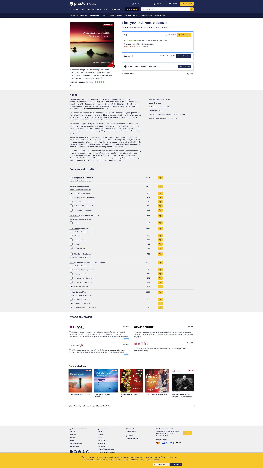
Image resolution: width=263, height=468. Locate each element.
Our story (72, 440)
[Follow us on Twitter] (76, 451)
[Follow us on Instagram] (84, 451)
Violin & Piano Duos (156, 118)
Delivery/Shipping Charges (106, 449)
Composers (94, 15)
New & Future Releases (79, 15)
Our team (73, 434)
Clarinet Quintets (162, 114)
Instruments (117, 9)
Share (192, 74)
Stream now (133, 66)
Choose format (183, 56)
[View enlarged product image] (92, 44)
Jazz (82, 9)
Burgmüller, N (79, 178)
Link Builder (101, 446)
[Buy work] (160, 177)
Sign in (158, 4)
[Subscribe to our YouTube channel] (88, 451)
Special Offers (146, 15)
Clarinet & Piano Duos (177, 114)
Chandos (157, 103)
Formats (128, 15)
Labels (111, 15)
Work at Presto (74, 446)
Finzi (71, 186)
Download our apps (132, 438)
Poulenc (73, 292)
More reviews (74, 86)
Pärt (76, 254)
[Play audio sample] (71, 177)
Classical (74, 9)
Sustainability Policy (76, 443)
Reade (72, 263)
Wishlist (175, 4)
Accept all (177, 464)
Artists (103, 15)
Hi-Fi (88, 9)
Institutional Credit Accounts (106, 452)
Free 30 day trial (185, 66)
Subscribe (187, 433)
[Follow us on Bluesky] (80, 451)
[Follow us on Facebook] (72, 451)
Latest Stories (159, 15)
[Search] (192, 9)
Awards (136, 15)
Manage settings (159, 464)
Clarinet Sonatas (170, 118)
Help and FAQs (102, 443)
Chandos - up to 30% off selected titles (139, 45)
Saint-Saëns (74, 229)
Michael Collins (75, 181)
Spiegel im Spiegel (84, 254)
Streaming (133, 9)
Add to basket (185, 35)
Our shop (72, 437)
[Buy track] (160, 193)
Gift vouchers (102, 440)
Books (107, 9)
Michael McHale (85, 181)
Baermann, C (74, 216)
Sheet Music (97, 9)
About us (72, 431)
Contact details (131, 431)
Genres (119, 15)
